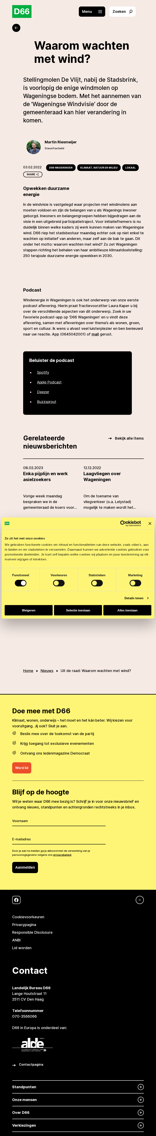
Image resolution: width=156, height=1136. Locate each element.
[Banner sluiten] (149, 523)
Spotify (43, 372)
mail (95, 334)
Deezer (43, 392)
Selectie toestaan (78, 610)
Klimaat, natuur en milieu (99, 167)
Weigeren (28, 610)
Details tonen (134, 598)
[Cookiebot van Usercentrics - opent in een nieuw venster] (123, 523)
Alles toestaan (127, 610)
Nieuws (47, 671)
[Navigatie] (138, 900)
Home (28, 671)
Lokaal (130, 167)
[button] (94, 12)
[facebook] (16, 900)
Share (31, 174)
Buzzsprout (46, 402)
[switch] (59, 583)
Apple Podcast (49, 382)
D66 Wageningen (61, 167)
